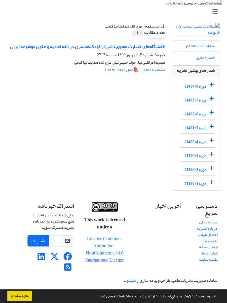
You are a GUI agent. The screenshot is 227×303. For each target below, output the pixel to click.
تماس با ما (210, 253)
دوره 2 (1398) (196, 170)
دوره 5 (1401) (196, 128)
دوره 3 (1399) (196, 156)
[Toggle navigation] (115, 11)
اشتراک (38, 240)
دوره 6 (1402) (196, 114)
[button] (97, 297)
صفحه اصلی (208, 222)
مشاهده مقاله (154, 70)
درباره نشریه (207, 228)
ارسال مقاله (208, 247)
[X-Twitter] (54, 258)
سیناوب (129, 280)
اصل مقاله (119, 70)
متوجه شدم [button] (20, 295)
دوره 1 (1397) (196, 184)
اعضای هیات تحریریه (208, 238)
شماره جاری (205, 57)
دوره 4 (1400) (196, 142)
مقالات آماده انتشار (200, 46)
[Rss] (67, 269)
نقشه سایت (208, 259)
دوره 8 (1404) (196, 86)
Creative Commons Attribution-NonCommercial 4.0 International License (104, 249)
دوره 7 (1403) (196, 100)
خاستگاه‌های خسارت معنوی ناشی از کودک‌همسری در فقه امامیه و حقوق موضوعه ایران (87, 46)
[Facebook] (67, 258)
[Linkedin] (41, 258)
